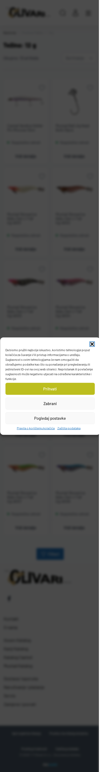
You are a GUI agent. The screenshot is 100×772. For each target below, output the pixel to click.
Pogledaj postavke (50, 418)
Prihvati (50, 388)
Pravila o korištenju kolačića (36, 428)
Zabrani (50, 403)
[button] (92, 344)
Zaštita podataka (69, 428)
